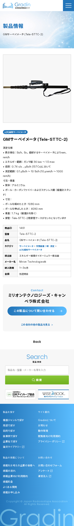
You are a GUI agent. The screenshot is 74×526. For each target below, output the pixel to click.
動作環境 (43, 430)
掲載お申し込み (11, 492)
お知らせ (43, 425)
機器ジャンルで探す (13, 420)
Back (37, 342)
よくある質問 (10, 487)
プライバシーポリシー (49, 441)
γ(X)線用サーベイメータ (30, 249)
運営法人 (43, 476)
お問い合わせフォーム (50, 465)
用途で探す (9, 425)
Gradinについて (47, 420)
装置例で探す (10, 436)
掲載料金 (8, 481)
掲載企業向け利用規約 (15, 476)
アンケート (43, 470)
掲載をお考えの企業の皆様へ (19, 465)
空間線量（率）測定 (45, 246)
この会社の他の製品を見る (35, 324)
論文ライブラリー (12, 446)
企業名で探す (10, 441)
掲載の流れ (9, 470)
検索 (39, 380)
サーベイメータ (26, 246)
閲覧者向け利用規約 (49, 436)
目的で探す (9, 430)
